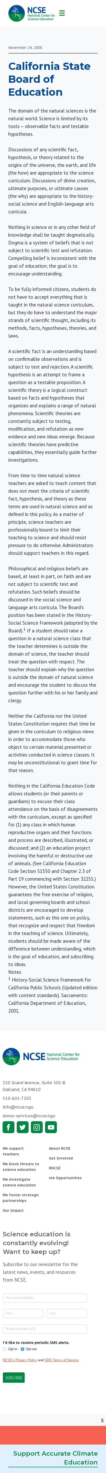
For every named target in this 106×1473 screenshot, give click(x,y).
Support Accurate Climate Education (55, 1458)
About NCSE (59, 1148)
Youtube (51, 1127)
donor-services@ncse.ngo (29, 1115)
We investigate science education (19, 1182)
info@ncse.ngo (18, 1107)
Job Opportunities (65, 1178)
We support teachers (13, 1151)
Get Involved (61, 1158)
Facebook (8, 1127)
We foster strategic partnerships (21, 1198)
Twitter (23, 1127)
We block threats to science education (21, 1167)
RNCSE (54, 1168)
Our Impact (13, 1210)
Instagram (37, 1127)
